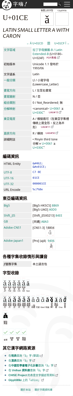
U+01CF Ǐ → (61, 43)
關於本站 (26, 389)
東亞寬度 (9, 119)
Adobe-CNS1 (12, 227)
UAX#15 (53, 112)
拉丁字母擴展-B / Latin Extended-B (47, 52)
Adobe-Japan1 (13, 240)
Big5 (7, 205)
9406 (51, 241)
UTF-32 (9, 184)
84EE (59, 215)
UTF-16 (9, 178)
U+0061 (56, 108)
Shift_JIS (9, 215)
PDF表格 (51, 57)
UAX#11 (45, 126)
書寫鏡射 (9, 96)
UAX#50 (50, 133)
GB (6, 221)
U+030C (38, 112)
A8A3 (44, 221)
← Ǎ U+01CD (34, 43)
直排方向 (9, 133)
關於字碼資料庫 (43, 389)
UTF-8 (8, 172)
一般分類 (9, 80)
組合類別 (9, 102)
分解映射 (9, 109)
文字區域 (9, 50)
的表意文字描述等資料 (31, 375)
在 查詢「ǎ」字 (26, 370)
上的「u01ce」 (24, 380)
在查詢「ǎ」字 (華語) (24, 355)
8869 (55, 205)
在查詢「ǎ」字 (20, 360)
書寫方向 (9, 90)
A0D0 (53, 209)
